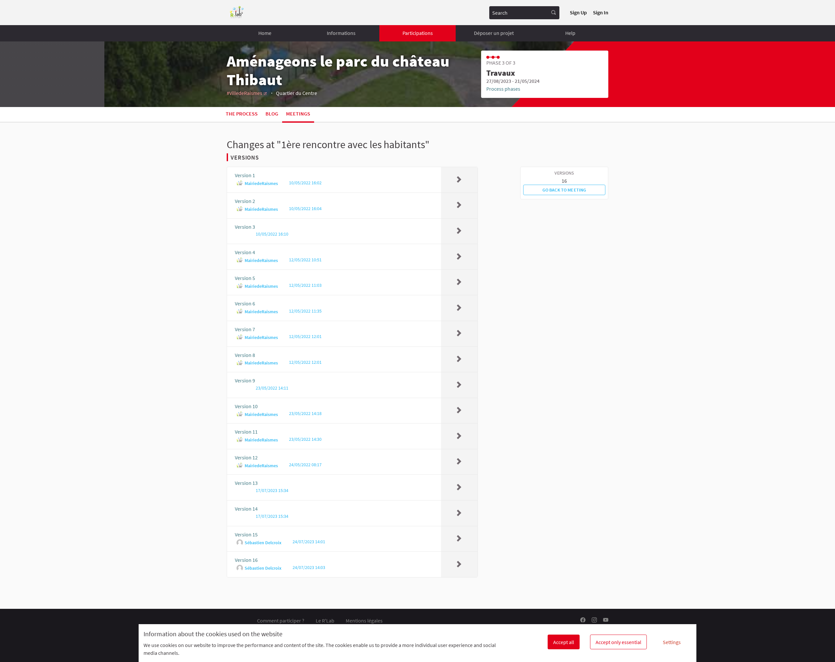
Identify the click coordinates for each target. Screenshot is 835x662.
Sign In (600, 12)
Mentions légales (364, 620)
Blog (272, 113)
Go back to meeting (564, 190)
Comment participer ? (280, 620)
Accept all (563, 642)
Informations (341, 33)
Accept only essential (618, 642)
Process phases (503, 88)
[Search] (553, 12)
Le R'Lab (325, 620)
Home (264, 33)
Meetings (298, 113)
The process (242, 113)
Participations (417, 33)
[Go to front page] (237, 12)
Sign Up (578, 12)
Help (570, 33)
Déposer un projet (494, 33)
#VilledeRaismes (247, 93)
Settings (672, 642)
